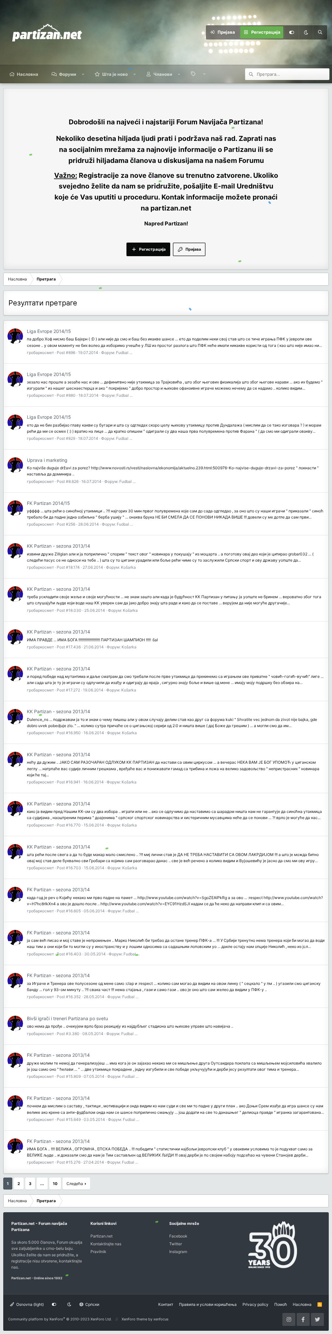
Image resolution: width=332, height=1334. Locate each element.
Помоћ (280, 1304)
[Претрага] (320, 32)
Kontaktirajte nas (105, 1243)
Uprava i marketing (47, 460)
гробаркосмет (40, 352)
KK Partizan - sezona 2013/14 (58, 546)
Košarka (128, 567)
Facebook (178, 1236)
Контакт (165, 1304)
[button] (83, 74)
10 (55, 1183)
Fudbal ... (124, 352)
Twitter (175, 1243)
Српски (91, 1304)
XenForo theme (134, 1319)
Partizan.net (101, 1236)
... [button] (42, 1183)
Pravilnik (98, 1251)
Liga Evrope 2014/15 (49, 331)
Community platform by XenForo (60, 1319)
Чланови (162, 74)
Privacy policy (255, 1304)
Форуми (67, 74)
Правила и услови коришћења (208, 1304)
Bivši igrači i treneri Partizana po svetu (67, 1018)
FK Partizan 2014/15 (48, 503)
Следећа (74, 1183)
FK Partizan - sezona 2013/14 (58, 889)
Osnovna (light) (29, 1304)
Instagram (178, 1251)
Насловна (27, 74)
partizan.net (170, 208)
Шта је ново (115, 74)
